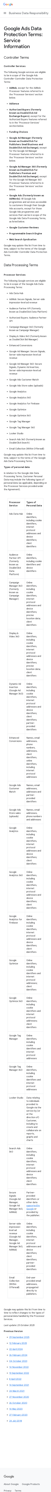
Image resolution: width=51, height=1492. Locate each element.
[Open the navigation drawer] (5, 13)
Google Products (31, 1484)
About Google (11, 1484)
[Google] (8, 4)
